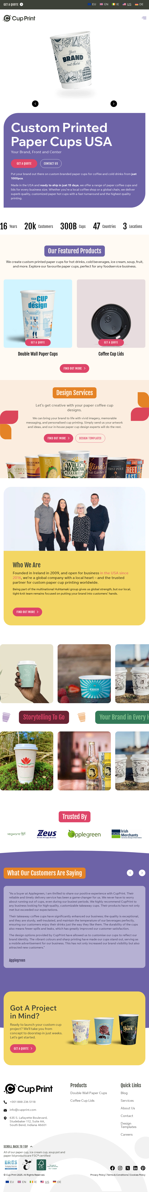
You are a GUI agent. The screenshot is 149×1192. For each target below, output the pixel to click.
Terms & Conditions (117, 1174)
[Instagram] (120, 1168)
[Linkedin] (135, 1168)
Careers (127, 1134)
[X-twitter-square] (127, 1168)
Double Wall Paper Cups (74, 103)
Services (127, 1100)
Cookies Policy (137, 1174)
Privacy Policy (97, 1174)
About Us (128, 1108)
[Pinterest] (143, 1168)
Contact (127, 1116)
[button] (35, 103)
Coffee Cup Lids (82, 1100)
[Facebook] (112, 1168)
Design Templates (128, 1125)
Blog (124, 1093)
